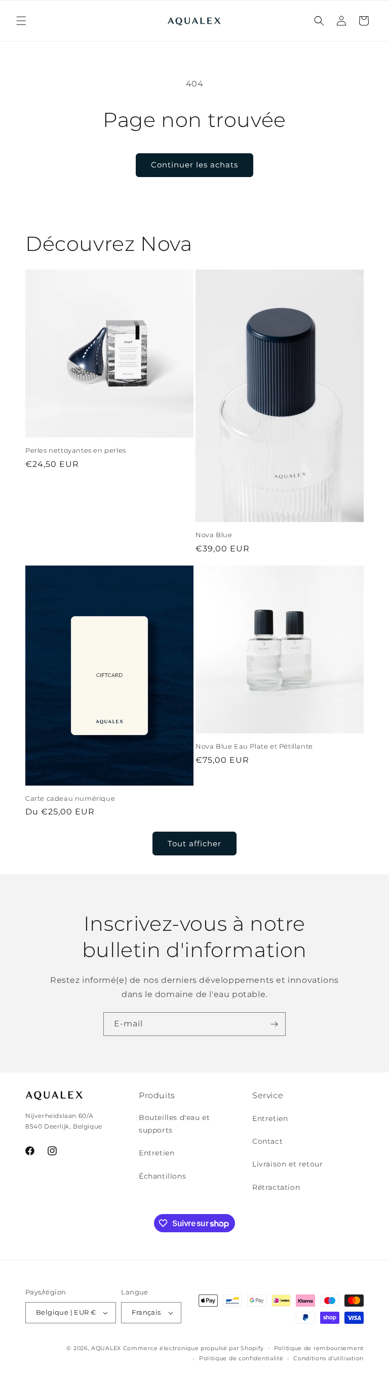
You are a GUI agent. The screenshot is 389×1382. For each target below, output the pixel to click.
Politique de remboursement (319, 1348)
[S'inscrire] (274, 1024)
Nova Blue (214, 535)
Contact (267, 1141)
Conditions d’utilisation (328, 1358)
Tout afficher (194, 843)
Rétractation (276, 1187)
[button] (21, 21)
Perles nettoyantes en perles (75, 450)
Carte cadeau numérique (70, 798)
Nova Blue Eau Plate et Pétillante (254, 746)
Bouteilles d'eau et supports (174, 1124)
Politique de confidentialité (241, 1358)
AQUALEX (106, 1348)
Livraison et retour (287, 1164)
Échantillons (162, 1176)
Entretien (156, 1152)
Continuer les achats (194, 164)
